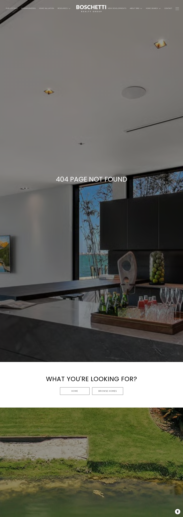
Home (74, 391)
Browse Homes (107, 391)
